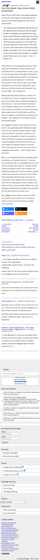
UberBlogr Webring (10, 492)
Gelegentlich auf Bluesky (12, 467)
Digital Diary (5, 1)
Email (4, 437)
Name (4, 432)
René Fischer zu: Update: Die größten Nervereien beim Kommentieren (21, 414)
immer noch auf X (10, 475)
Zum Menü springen (37, 2)
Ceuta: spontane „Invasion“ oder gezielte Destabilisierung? (10, 548)
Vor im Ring (7, 488)
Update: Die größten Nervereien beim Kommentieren (9, 524)
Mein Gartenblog (9, 510)
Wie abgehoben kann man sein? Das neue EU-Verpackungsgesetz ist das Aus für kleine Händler (10, 537)
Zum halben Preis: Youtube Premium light (10, 544)
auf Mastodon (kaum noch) (13, 471)
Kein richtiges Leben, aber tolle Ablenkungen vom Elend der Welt (10, 530)
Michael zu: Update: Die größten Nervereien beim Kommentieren (21, 419)
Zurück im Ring (8, 485)
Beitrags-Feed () (10, 453)
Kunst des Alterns (9, 513)
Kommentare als (11, 456)
